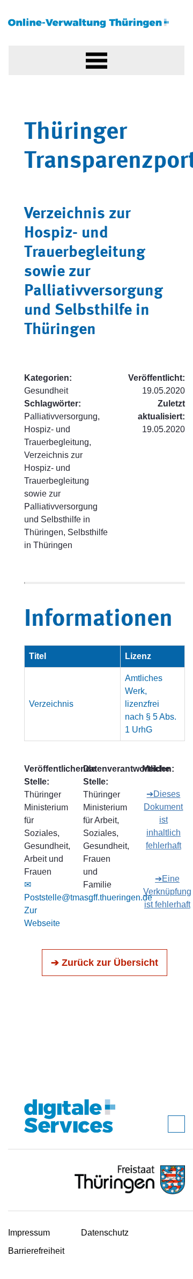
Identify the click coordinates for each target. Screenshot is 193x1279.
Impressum (29, 1232)
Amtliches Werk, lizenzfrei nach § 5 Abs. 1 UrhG (150, 704)
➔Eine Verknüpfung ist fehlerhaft (167, 891)
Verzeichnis (51, 703)
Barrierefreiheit (36, 1250)
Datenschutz (105, 1232)
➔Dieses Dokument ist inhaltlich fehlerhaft (163, 819)
